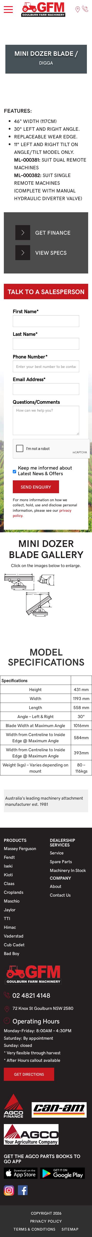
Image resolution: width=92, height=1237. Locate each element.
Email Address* (29, 379)
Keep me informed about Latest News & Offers (45, 470)
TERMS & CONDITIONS (34, 1229)
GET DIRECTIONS (29, 1074)
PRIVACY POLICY (46, 1221)
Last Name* (25, 334)
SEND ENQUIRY (36, 487)
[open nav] (8, 9)
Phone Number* (30, 356)
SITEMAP (70, 1229)
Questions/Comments (36, 401)
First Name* (26, 311)
